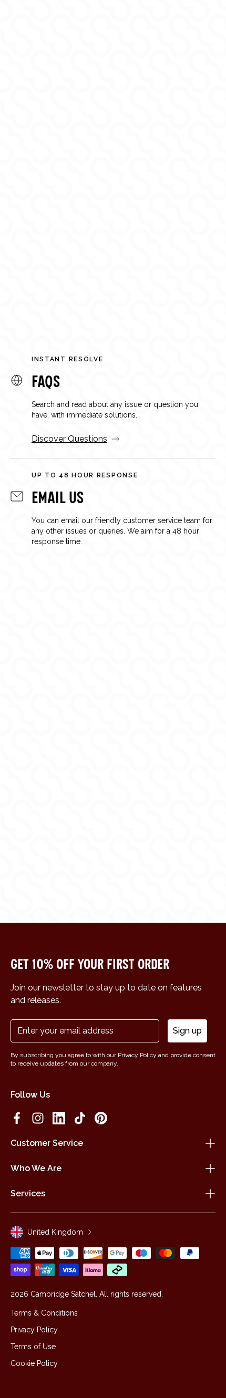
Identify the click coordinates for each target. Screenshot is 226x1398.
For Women (39, 238)
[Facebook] (17, 1118)
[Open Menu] (22, 22)
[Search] (39, 22)
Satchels (176, 238)
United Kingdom (55, 1232)
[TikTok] (80, 1118)
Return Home (113, 272)
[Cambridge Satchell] (113, 25)
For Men (108, 238)
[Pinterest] (101, 1118)
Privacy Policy (34, 1330)
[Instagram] (38, 1118)
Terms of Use (33, 1346)
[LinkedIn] (59, 1118)
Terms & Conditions (44, 1313)
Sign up (187, 1031)
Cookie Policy (34, 1363)
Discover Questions (69, 439)
